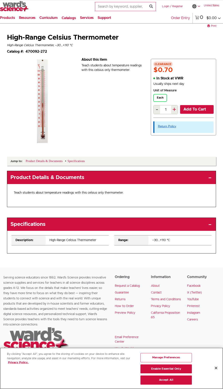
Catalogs (69, 18)
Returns (120, 299)
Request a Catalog (127, 285)
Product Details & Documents (47, 177)
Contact (156, 292)
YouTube (193, 299)
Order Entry (180, 18)
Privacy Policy (160, 306)
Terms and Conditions (166, 299)
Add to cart (194, 109)
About (155, 285)
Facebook (194, 285)
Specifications (28, 224)
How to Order (124, 306)
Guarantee (122, 292)
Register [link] (177, 6)
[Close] (216, 368)
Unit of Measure (165, 90)
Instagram (193, 312)
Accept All (166, 380)
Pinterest (193, 306)
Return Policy (167, 126)
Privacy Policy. (18, 362)
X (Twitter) (194, 292)
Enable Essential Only (166, 368)
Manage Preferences (166, 357)
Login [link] (165, 6)
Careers (192, 319)
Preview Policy (125, 312)
